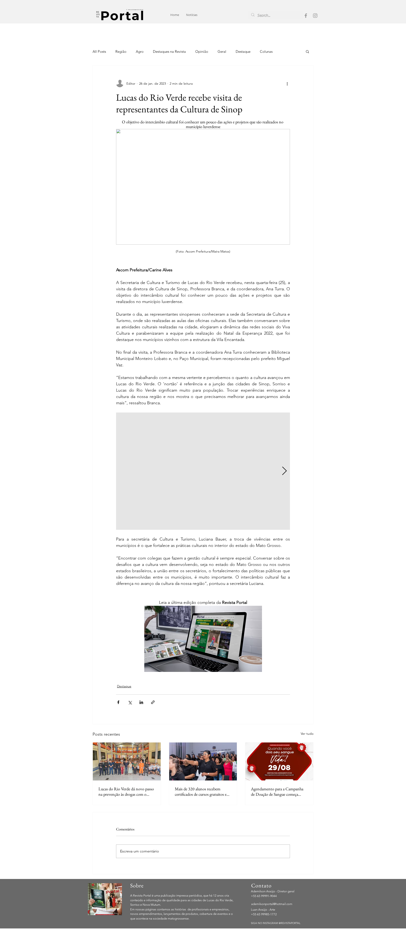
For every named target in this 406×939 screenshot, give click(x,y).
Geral (222, 51)
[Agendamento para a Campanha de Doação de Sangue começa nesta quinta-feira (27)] (279, 761)
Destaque (243, 51)
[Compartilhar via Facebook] (118, 702)
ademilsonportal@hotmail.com (271, 904)
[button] (307, 51)
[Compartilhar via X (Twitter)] (130, 702)
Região (120, 51)
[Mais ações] (287, 83)
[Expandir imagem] (203, 471)
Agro (140, 51)
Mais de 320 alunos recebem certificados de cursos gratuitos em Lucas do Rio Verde (202, 791)
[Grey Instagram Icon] (315, 16)
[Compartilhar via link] (153, 702)
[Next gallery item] (284, 471)
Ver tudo (307, 733)
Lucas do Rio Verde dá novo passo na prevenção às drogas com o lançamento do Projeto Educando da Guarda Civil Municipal (126, 791)
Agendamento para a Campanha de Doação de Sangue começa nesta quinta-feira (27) (277, 791)
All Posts (99, 51)
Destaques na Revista (169, 51)
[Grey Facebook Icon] (306, 16)
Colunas (266, 51)
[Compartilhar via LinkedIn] (141, 702)
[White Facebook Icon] (300, 936)
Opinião (201, 51)
